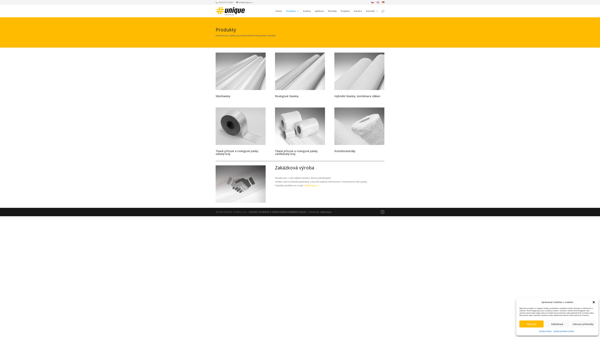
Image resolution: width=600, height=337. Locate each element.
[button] (593, 302)
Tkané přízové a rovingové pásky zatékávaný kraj (296, 152)
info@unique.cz (311, 185)
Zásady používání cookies (563, 331)
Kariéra (358, 11)
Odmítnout (557, 324)
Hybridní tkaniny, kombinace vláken (357, 96)
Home (278, 11)
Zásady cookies (545, 331)
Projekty (345, 11)
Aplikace (319, 11)
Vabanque (325, 211)
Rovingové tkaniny (287, 96)
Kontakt (370, 11)
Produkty (291, 11)
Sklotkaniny (223, 96)
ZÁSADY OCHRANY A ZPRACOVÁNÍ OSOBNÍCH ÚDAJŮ (277, 211)
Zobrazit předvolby (583, 324)
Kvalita (307, 11)
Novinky (332, 11)
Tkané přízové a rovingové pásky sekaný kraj (237, 152)
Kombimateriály (344, 151)
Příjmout (531, 324)
